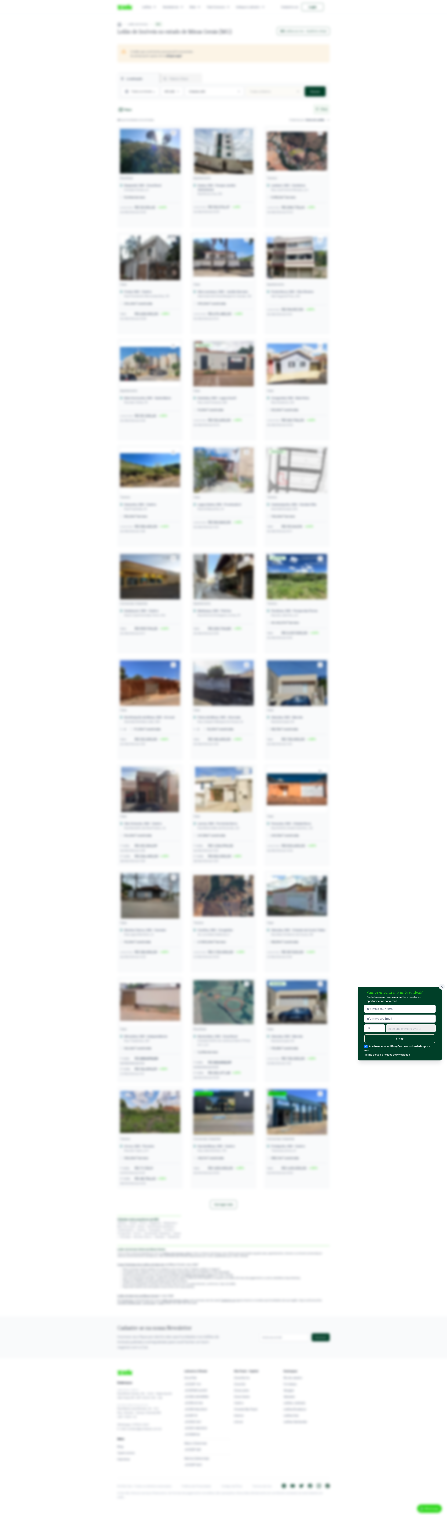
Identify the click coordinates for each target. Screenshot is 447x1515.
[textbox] (410, 1029)
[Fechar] (442, 987)
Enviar (400, 1038)
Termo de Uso (372, 1054)
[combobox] (411, 1028)
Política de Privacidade (397, 1054)
